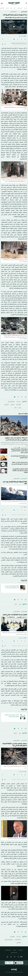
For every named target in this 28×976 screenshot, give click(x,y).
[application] (14, 25)
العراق (15, 732)
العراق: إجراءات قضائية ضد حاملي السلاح (15, 613)
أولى (20, 603)
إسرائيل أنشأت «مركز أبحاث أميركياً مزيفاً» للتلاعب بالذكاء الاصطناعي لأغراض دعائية (19, 449)
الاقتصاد (7, 7)
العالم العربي (24, 10)
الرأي (11, 7)
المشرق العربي (13, 10)
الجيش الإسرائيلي (9, 938)
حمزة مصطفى (21, 636)
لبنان (15, 406)
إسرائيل (12, 403)
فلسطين (6, 403)
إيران (19, 406)
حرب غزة (19, 400)
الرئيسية (25, 7)
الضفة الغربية (11, 400)
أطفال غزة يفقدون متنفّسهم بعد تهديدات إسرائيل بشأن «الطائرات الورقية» (20, 469)
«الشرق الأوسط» (21, 770)
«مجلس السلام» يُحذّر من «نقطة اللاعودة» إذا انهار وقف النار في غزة (14, 743)
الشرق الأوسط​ (19, 7)
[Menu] (26, 2)
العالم (14, 7)
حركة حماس (18, 938)
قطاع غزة (18, 403)
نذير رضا (22, 505)
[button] (14, 25)
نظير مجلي (21, 35)
